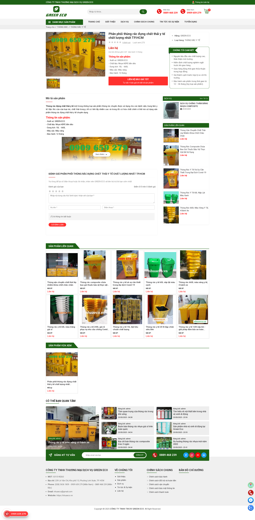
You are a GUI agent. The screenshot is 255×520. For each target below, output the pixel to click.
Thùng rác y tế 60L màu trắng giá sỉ (61, 328)
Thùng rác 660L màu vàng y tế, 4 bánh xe (194, 209)
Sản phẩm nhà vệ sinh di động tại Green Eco (189, 428)
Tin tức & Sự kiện (124, 487)
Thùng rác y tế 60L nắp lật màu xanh (192, 194)
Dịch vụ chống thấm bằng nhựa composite (194, 104)
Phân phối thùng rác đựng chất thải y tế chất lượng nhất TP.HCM (61, 383)
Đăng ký (139, 455)
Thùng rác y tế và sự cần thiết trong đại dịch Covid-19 (193, 171)
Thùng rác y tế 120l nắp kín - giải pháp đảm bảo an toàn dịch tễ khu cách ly (192, 328)
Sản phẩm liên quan (60, 246)
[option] (75, 54)
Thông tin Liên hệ (202, 2)
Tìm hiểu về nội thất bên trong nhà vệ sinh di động (189, 412)
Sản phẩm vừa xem (60, 345)
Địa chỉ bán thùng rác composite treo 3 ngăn (134, 443)
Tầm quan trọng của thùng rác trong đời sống (135, 412)
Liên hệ (120, 491)
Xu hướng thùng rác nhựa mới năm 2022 (190, 443)
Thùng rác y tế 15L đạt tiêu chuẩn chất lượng (125, 328)
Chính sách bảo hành (157, 477)
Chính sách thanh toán (158, 492)
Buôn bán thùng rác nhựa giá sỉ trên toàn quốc (135, 428)
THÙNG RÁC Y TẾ (78, 27)
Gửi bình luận (57, 225)
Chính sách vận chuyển (158, 484)
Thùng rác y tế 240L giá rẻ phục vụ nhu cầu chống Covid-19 (94, 328)
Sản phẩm (121, 480)
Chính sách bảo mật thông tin (161, 488)
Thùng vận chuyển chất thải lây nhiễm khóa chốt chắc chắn (192, 133)
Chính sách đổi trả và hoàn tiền (162, 480)
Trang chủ (50, 27)
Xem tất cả (204, 98)
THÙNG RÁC (62, 27)
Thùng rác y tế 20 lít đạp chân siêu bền (160, 328)
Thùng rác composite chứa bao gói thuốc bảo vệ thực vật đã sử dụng (192, 149)
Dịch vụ (120, 484)
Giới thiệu (121, 476)
